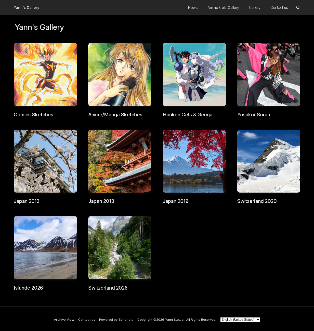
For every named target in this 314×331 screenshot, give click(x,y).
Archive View (64, 319)
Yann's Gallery (26, 7)
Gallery (255, 7)
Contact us (279, 7)
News (193, 7)
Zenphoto (125, 319)
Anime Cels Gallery (223, 7)
